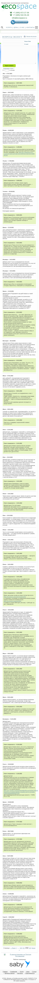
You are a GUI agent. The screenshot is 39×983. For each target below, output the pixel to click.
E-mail (26, 44)
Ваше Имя (27, 41)
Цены (28, 971)
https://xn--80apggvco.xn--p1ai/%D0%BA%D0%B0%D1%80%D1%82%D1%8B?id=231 (19, 154)
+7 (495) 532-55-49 (21, 15)
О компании (13, 971)
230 (21, 948)
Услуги (22, 971)
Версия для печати (31, 36)
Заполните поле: (8, 68)
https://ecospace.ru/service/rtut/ (12, 601)
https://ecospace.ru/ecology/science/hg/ (15, 597)
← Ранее (13, 948)
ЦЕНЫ (16, 27)
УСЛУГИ (9, 27)
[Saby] (19, 967)
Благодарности (30, 973)
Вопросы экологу (10, 973)
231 (24, 948)
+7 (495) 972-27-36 (21, 13)
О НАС (22, 27)
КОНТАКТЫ (30, 27)
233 (30, 948)
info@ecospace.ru (19, 18)
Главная (5, 971)
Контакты (20, 973)
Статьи (34, 971)
